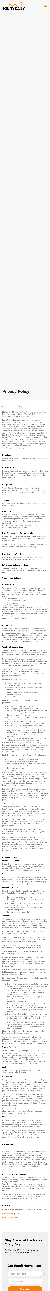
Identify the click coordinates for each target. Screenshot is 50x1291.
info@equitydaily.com (10, 1214)
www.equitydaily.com (10, 1218)
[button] (45, 6)
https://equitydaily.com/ (15, 448)
